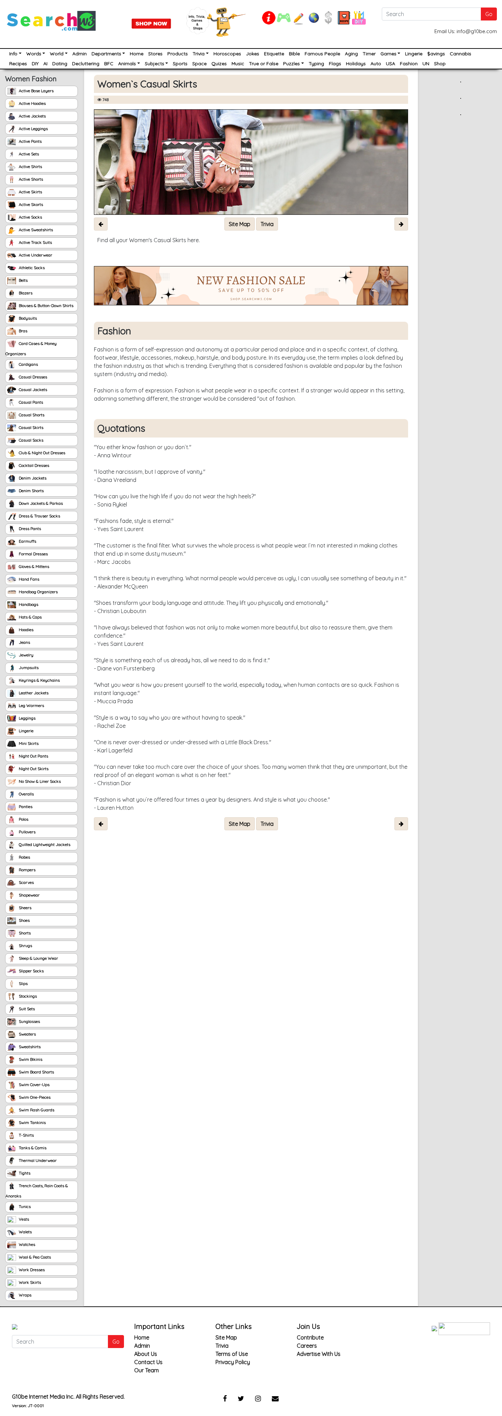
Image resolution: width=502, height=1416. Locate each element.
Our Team (146, 1370)
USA (390, 63)
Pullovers (27, 831)
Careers (307, 1345)
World (57, 54)
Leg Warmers (31, 705)
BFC (108, 63)
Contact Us (148, 1362)
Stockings (27, 996)
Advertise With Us (318, 1353)
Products (177, 54)
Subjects (154, 63)
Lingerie (413, 54)
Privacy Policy (232, 1362)
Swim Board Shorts (36, 1071)
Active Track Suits (35, 242)
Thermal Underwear (37, 1160)
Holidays (356, 63)
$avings (436, 54)
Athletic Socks (31, 267)
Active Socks (30, 217)
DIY (35, 63)
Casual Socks (30, 440)
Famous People (322, 54)
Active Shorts (30, 179)
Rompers (27, 869)
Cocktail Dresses (33, 465)
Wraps (24, 1294)
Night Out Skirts (33, 768)
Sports (180, 63)
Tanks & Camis (32, 1147)
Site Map (226, 1337)
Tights (24, 1173)
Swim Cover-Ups (34, 1084)
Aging (351, 54)
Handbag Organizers (38, 591)
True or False (263, 63)
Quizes (219, 63)
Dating (59, 63)
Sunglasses (29, 1021)
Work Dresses (31, 1269)
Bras (22, 330)
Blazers (25, 292)
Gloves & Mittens (33, 566)
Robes (24, 857)
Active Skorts (30, 204)
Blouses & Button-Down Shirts (45, 305)
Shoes (24, 920)
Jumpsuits (28, 667)
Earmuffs (27, 541)
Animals (127, 63)
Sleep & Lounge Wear (38, 958)
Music (238, 63)
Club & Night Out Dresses (41, 452)
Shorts (24, 932)
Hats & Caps (30, 617)
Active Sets (28, 153)
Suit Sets (26, 1008)
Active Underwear (35, 255)
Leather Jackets (33, 692)
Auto (376, 63)
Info (13, 54)
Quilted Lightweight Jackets (44, 844)
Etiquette (274, 54)
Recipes (18, 63)
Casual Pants (30, 402)
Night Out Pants (33, 756)
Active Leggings (33, 128)
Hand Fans (28, 579)
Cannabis (460, 54)
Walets (25, 1231)
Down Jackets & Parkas (40, 503)
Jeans (24, 642)
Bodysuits (27, 318)
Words (33, 54)
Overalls (26, 793)
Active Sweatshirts (35, 229)
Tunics (24, 1206)
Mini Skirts (28, 743)
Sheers (24, 907)
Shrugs (25, 945)
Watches (26, 1244)
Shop (440, 63)
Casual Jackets (32, 389)
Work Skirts (29, 1282)
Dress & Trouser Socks (39, 515)
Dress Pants (29, 528)
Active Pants (30, 141)
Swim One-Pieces (34, 1097)
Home (136, 54)
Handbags (28, 604)
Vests (23, 1219)
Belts (23, 280)
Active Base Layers (36, 90)
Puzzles (291, 63)
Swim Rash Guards (36, 1109)
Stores (155, 54)
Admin (79, 54)
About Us (145, 1353)
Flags (335, 63)
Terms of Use (231, 1353)
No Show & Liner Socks (39, 781)
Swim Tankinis (32, 1122)
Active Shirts (30, 166)
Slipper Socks (31, 970)
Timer (369, 54)
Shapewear (29, 895)
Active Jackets (32, 116)
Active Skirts (30, 191)
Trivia (199, 54)
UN (425, 63)
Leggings (27, 718)
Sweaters (27, 1034)
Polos (23, 819)
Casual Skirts (30, 427)
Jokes (252, 54)
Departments (106, 54)
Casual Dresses (32, 376)
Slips (23, 983)
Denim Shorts (31, 490)
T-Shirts (26, 1135)
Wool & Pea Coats (34, 1257)
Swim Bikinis (30, 1059)
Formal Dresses (33, 553)
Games (388, 54)
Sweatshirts (29, 1046)
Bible (294, 54)
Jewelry (25, 654)
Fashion (409, 63)
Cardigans (28, 364)
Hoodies (25, 629)
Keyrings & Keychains (39, 680)
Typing (316, 63)
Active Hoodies (32, 103)
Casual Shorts (31, 414)
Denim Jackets (32, 478)
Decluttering (85, 63)
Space (199, 63)
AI (45, 63)
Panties (25, 806)
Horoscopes (227, 54)
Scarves (26, 882)
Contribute (310, 1337)
